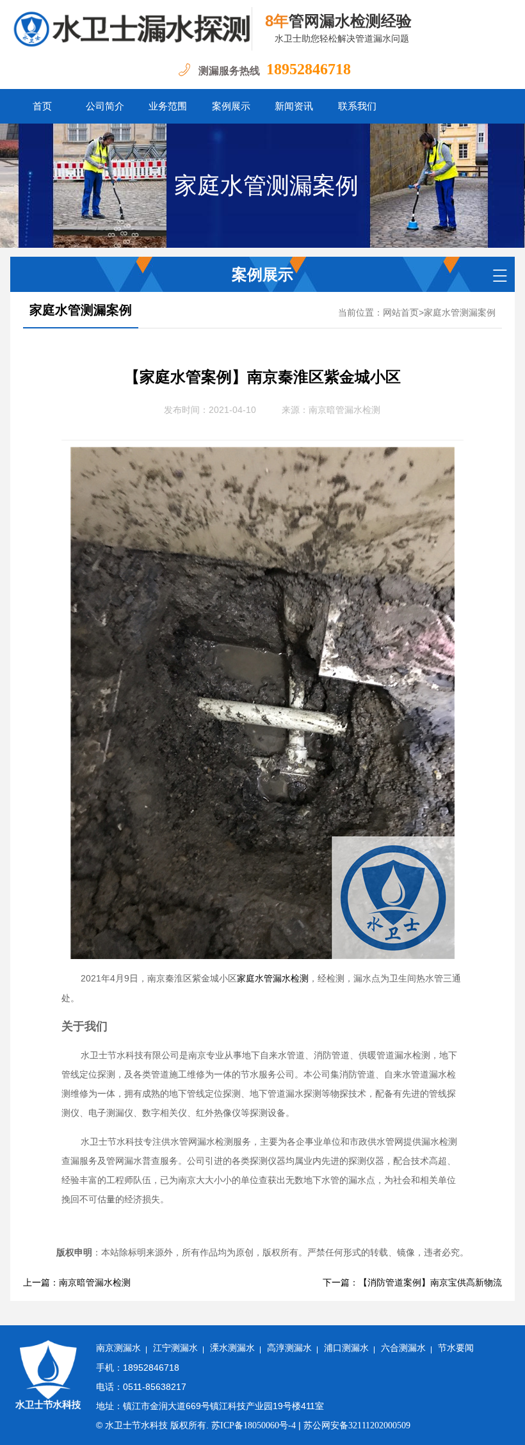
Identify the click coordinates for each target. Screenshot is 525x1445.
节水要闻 (456, 1348)
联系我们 (357, 106)
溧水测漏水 (232, 1348)
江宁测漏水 (175, 1348)
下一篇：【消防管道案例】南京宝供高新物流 (412, 1283)
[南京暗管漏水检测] (131, 29)
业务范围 (168, 106)
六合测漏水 (403, 1348)
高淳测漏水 (289, 1348)
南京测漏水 (118, 1348)
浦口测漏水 (346, 1348)
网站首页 (401, 313)
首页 (42, 106)
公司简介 (105, 106)
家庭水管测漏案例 (266, 185)
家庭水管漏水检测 (273, 978)
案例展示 (231, 106)
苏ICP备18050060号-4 (253, 1425)
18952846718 (308, 69)
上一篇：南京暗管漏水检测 (77, 1283)
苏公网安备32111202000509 (356, 1425)
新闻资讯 (294, 106)
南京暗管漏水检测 (344, 410)
